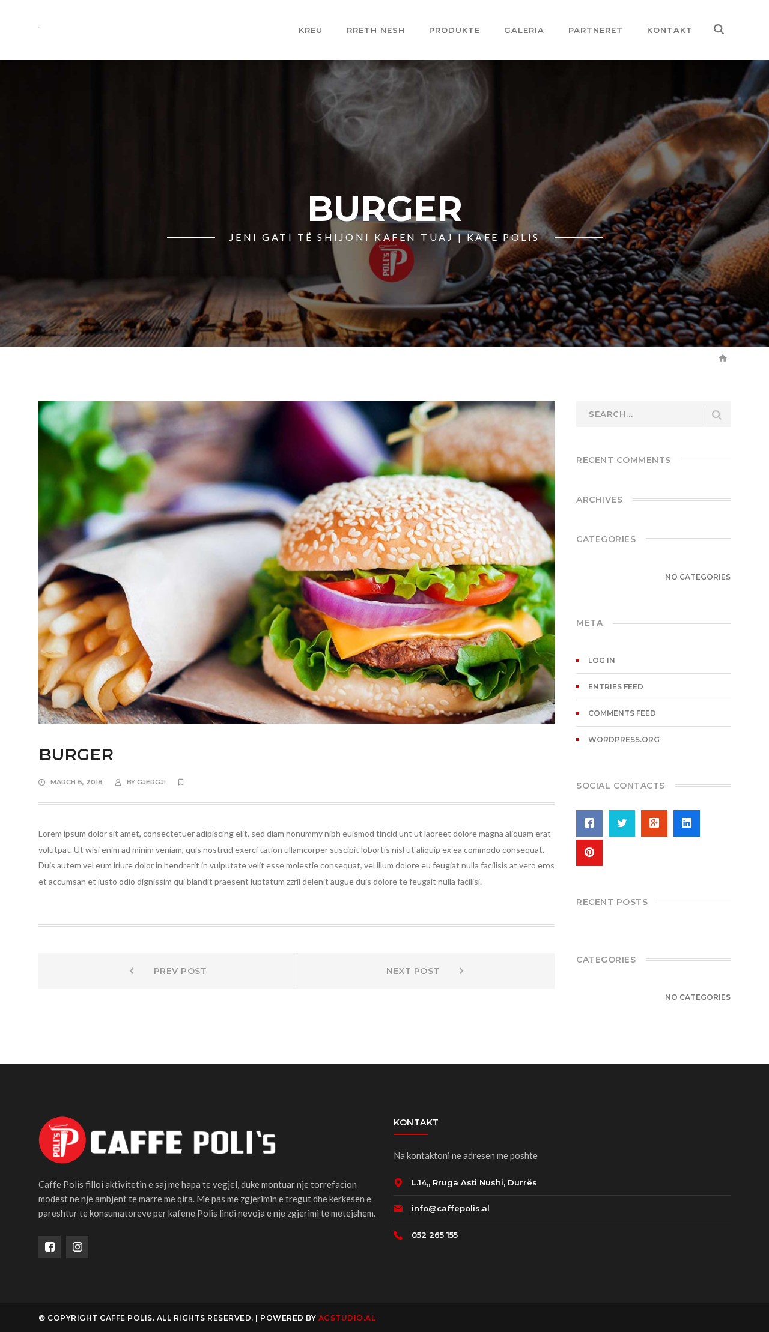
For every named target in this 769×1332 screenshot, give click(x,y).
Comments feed (622, 713)
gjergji (151, 782)
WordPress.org (624, 739)
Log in (601, 660)
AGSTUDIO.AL (347, 1317)
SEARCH (717, 415)
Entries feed (615, 686)
